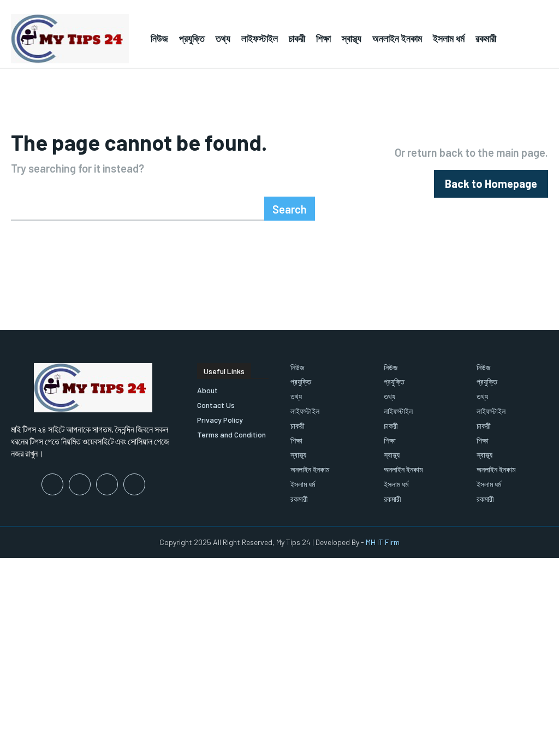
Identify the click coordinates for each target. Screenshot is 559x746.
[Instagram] (80, 484)
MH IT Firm (383, 542)
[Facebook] (52, 484)
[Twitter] (107, 484)
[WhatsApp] (134, 484)
